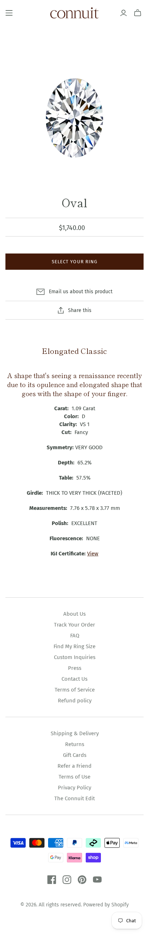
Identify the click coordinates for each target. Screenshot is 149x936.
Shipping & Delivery (75, 733)
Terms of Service (75, 689)
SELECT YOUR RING (74, 261)
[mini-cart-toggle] (138, 13)
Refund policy (74, 700)
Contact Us (74, 679)
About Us (74, 614)
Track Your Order (74, 624)
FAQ (74, 635)
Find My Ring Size (74, 646)
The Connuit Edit (74, 798)
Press (74, 668)
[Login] (123, 13)
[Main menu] (9, 13)
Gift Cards (74, 755)
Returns (74, 744)
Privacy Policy (74, 787)
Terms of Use (74, 777)
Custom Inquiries (74, 657)
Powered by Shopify (106, 905)
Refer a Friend (74, 766)
